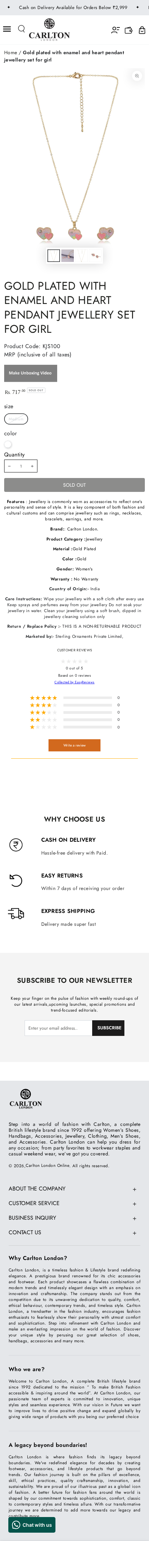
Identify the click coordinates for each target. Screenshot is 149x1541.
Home (10, 52)
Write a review (74, 745)
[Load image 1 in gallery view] (53, 255)
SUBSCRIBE (109, 1027)
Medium (16, 419)
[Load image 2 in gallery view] (67, 255)
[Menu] (7, 29)
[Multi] (7, 444)
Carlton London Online (47, 1165)
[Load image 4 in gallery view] (95, 255)
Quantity (14, 455)
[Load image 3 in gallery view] (81, 255)
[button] (22, 29)
